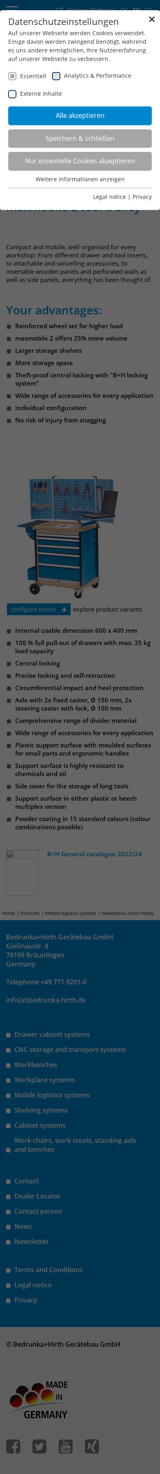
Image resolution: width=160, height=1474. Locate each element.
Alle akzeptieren (80, 115)
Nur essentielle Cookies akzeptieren (80, 160)
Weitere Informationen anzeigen (80, 179)
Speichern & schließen (80, 138)
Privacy (142, 197)
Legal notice (109, 197)
